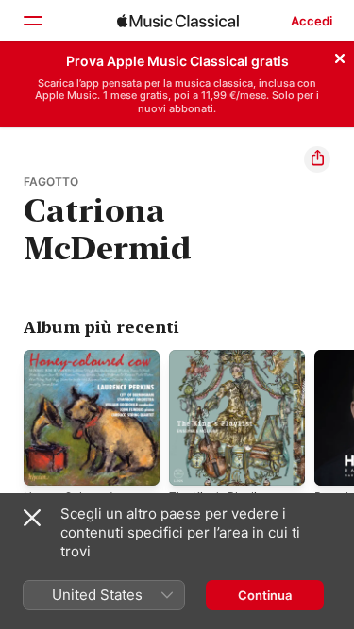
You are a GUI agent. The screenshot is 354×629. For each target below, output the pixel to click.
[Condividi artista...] (317, 159)
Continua (265, 595)
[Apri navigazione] (32, 20)
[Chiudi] (340, 55)
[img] (178, 20)
